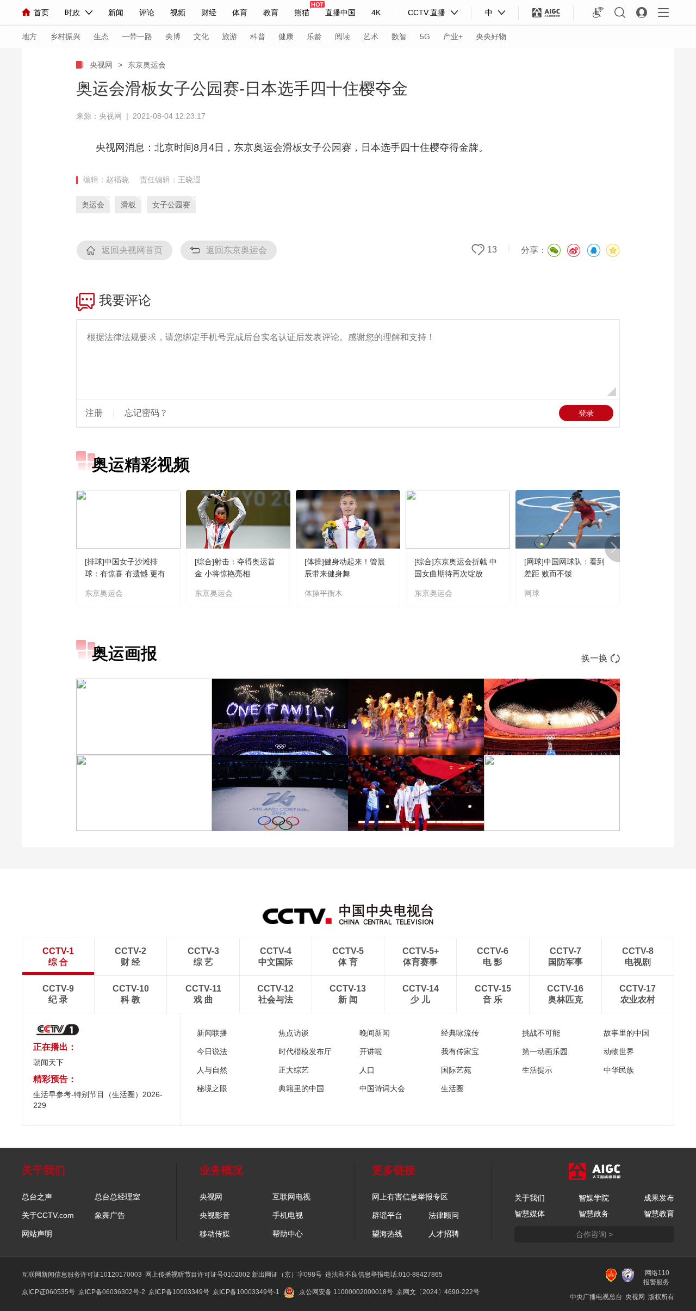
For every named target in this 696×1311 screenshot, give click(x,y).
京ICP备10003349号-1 (246, 1292)
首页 (41, 12)
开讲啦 (370, 1051)
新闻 (115, 12)
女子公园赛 (171, 204)
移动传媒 (215, 1233)
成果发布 (659, 1197)
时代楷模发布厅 (305, 1051)
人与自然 (212, 1070)
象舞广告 (110, 1215)
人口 (367, 1070)
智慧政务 (594, 1213)
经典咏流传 (460, 1033)
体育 (239, 12)
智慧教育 (659, 1213)
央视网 (101, 65)
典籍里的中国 (301, 1088)
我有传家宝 (460, 1051)
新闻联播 (212, 1033)
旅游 (229, 36)
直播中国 (340, 12)
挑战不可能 (541, 1033)
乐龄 (314, 36)
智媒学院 (594, 1197)
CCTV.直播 (426, 12)
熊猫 (301, 12)
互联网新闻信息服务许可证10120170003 (82, 1274)
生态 (101, 36)
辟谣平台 (387, 1215)
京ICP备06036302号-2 (111, 1292)
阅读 (342, 36)
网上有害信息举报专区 (410, 1196)
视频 (177, 12)
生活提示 (537, 1070)
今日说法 (212, 1051)
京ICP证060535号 (48, 1292)
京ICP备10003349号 (178, 1292)
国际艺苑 (456, 1070)
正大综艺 (293, 1070)
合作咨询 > (594, 1234)
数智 (399, 36)
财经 (208, 12)
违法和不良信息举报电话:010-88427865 (384, 1274)
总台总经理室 (117, 1196)
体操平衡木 (323, 593)
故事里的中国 (626, 1033)
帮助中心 (287, 1233)
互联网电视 (291, 1196)
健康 (286, 36)
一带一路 (137, 36)
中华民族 (619, 1070)
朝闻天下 (48, 1062)
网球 (531, 593)
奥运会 (93, 204)
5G (425, 36)
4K (376, 12)
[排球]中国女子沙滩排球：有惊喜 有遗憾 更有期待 (125, 573)
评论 (146, 12)
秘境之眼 (212, 1088)
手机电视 (287, 1215)
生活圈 (452, 1088)
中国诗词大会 (382, 1088)
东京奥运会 (147, 65)
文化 (201, 36)
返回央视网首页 (132, 250)
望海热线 (387, 1233)
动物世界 (619, 1051)
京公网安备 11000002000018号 (346, 1292)
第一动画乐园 (545, 1051)
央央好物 (491, 36)
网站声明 (37, 1233)
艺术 (370, 36)
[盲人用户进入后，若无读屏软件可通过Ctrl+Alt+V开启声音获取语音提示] (598, 12)
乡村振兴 (65, 36)
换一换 (594, 658)
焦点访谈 (293, 1033)
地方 (29, 36)
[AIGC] (546, 12)
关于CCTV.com (48, 1215)
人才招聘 (443, 1233)
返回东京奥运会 (236, 250)
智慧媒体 (529, 1213)
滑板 (128, 204)
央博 (173, 36)
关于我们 (529, 1197)
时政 (72, 12)
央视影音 (215, 1215)
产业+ (453, 36)
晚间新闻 (374, 1033)
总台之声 (37, 1196)
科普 (257, 36)
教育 (270, 12)
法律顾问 (443, 1215)
